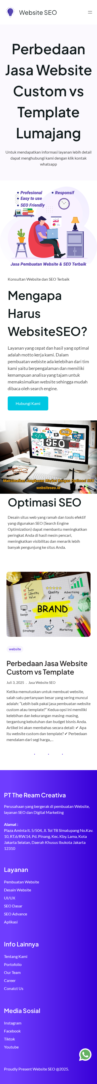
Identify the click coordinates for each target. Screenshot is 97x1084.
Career (10, 980)
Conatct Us (13, 988)
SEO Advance (15, 913)
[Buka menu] (90, 12)
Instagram (12, 1022)
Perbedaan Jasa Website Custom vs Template (47, 667)
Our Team (12, 972)
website (15, 649)
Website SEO (38, 12)
